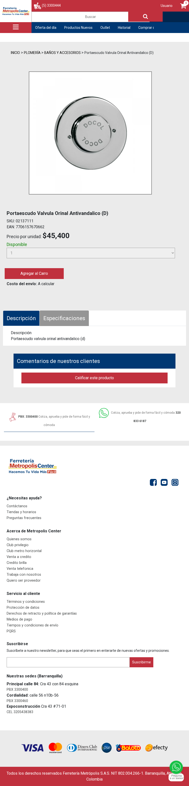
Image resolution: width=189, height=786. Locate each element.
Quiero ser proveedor (24, 580)
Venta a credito (19, 557)
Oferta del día (45, 28)
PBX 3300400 (17, 690)
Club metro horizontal (24, 551)
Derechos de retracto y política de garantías (42, 613)
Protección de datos (23, 608)
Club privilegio (18, 545)
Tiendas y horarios (21, 512)
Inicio (15, 53)
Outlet (105, 28)
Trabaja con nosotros (24, 575)
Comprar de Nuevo (152, 28)
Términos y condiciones (26, 602)
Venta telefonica (20, 569)
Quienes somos (19, 539)
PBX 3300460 (17, 701)
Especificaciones (64, 318)
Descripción (21, 318)
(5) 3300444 (51, 5)
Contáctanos (17, 506)
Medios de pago (19, 619)
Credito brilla (17, 563)
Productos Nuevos (78, 28)
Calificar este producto (94, 378)
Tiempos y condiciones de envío (32, 625)
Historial (124, 28)
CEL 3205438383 (20, 712)
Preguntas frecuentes (24, 518)
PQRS (11, 631)
